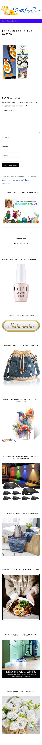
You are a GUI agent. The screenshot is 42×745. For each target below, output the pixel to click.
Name (5, 137)
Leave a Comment (12, 39)
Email (5, 147)
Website (6, 156)
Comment (7, 111)
